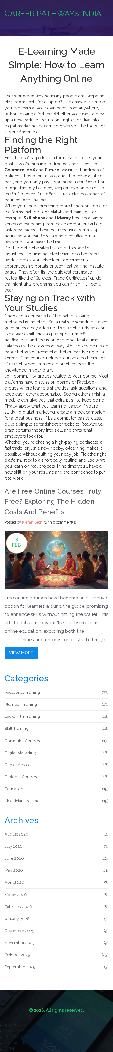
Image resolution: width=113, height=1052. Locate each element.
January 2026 (56, 918)
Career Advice (56, 764)
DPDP (10, 1049)
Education (56, 788)
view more (21, 652)
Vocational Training (56, 692)
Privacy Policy (18, 1037)
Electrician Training (56, 800)
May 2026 (56, 870)
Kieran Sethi (32, 522)
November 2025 (56, 942)
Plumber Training (56, 704)
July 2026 (56, 846)
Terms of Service (21, 1031)
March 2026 (56, 894)
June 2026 (56, 858)
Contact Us (15, 1043)
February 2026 (56, 906)
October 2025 (56, 954)
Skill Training (56, 728)
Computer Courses (56, 740)
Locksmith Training (56, 716)
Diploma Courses (56, 776)
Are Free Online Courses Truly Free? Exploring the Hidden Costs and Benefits (53, 501)
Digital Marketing (56, 752)
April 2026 (56, 882)
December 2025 (56, 930)
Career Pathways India (53, 13)
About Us (14, 1025)
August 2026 (56, 834)
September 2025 (56, 966)
